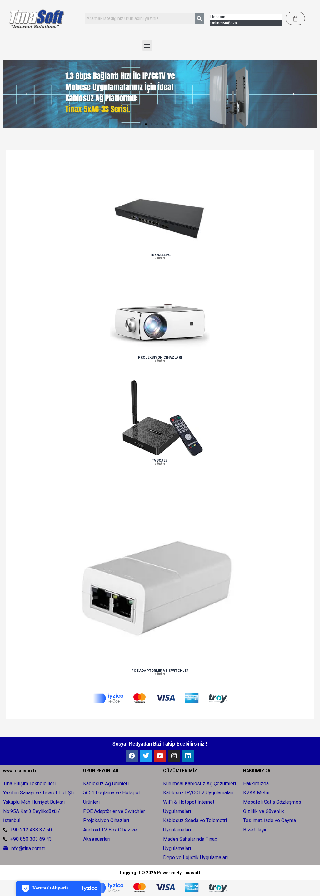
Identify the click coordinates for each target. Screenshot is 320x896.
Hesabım (218, 16)
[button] (147, 45)
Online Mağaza (223, 23)
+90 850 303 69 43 (31, 839)
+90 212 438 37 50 (31, 830)
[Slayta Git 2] (146, 124)
